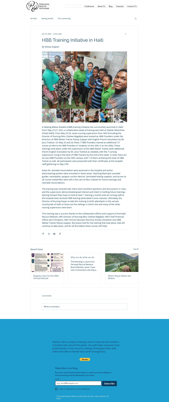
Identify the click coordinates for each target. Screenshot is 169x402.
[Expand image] (84, 80)
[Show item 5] (106, 115)
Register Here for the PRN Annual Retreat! (46, 277)
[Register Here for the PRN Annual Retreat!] (47, 262)
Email (57, 379)
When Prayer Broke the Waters (119, 277)
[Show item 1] (49, 115)
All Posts (33, 18)
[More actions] (125, 33)
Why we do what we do (82, 257)
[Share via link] (60, 234)
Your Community (64, 18)
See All (136, 249)
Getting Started (47, 18)
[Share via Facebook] (43, 234)
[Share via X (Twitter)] (49, 234)
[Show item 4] (92, 115)
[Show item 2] (63, 115)
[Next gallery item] (124, 80)
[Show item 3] (77, 115)
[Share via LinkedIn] (54, 234)
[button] (136, 18)
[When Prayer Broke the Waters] (121, 262)
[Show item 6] (121, 115)
